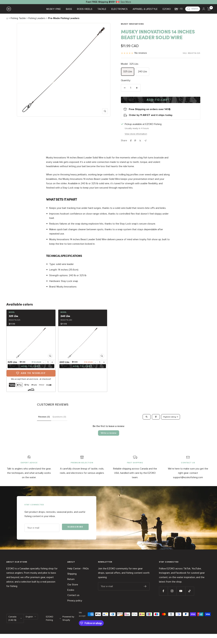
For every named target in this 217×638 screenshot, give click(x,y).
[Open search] (147, 417)
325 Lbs (127, 71)
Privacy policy (74, 600)
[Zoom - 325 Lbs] (31, 343)
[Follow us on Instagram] (172, 591)
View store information (136, 134)
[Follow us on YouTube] (180, 591)
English (29, 616)
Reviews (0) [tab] (44, 416)
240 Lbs (142, 71)
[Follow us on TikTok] (189, 591)
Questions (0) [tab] (59, 416)
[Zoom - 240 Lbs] (83, 343)
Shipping (72, 573)
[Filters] (156, 417)
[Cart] (209, 8)
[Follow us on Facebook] (163, 591)
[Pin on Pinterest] (135, 141)
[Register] (145, 586)
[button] (192, 9)
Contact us (73, 595)
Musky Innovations (132, 24)
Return (71, 579)
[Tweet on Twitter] (140, 141)
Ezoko (70, 590)
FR (181, 9)
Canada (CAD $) (12, 618)
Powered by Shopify (68, 618)
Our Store (72, 584)
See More (126, 1)
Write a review (108, 433)
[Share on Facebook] (131, 141)
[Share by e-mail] (145, 141)
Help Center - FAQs (78, 568)
